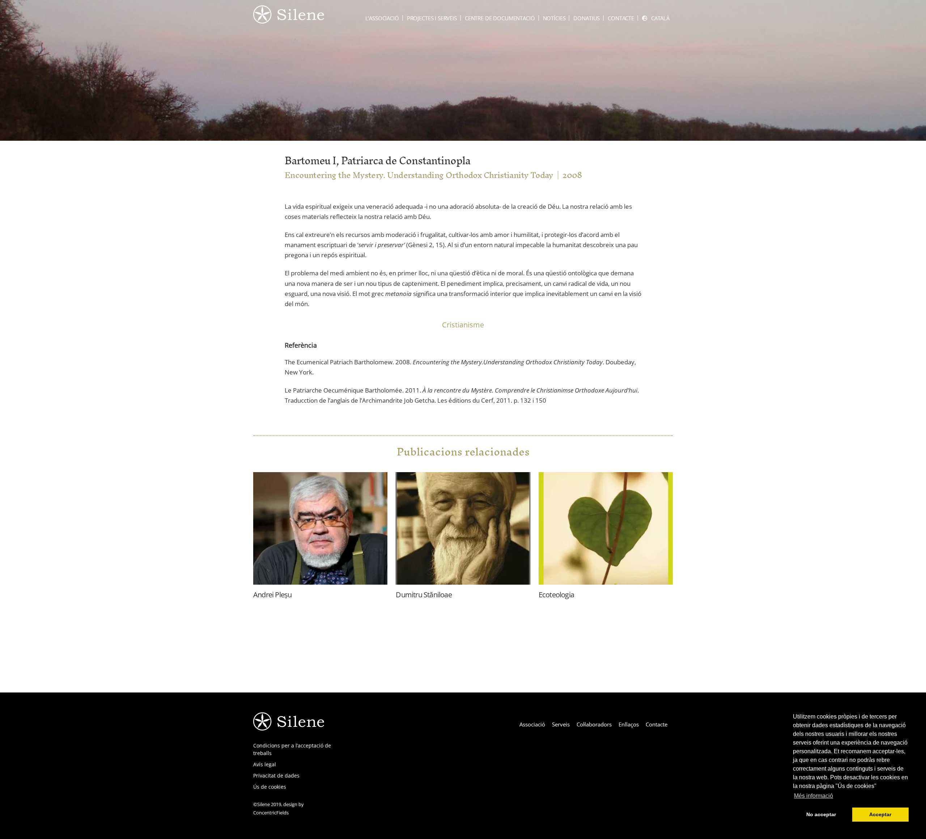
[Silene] (288, 20)
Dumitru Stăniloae (423, 594)
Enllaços (629, 724)
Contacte (621, 18)
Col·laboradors (594, 724)
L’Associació (382, 18)
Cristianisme (463, 325)
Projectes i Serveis (432, 18)
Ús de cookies (269, 786)
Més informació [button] (813, 796)
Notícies (554, 18)
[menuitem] (656, 18)
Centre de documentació (500, 18)
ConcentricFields (271, 812)
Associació (532, 724)
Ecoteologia (556, 594)
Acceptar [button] (880, 814)
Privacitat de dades (276, 775)
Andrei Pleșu (272, 594)
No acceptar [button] (821, 814)
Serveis (561, 724)
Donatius (586, 18)
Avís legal (264, 764)
